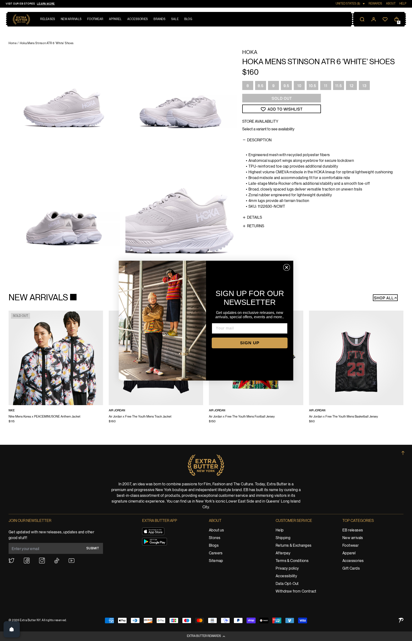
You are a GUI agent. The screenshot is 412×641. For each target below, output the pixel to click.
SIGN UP (249, 342)
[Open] (12, 629)
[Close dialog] (286, 267)
